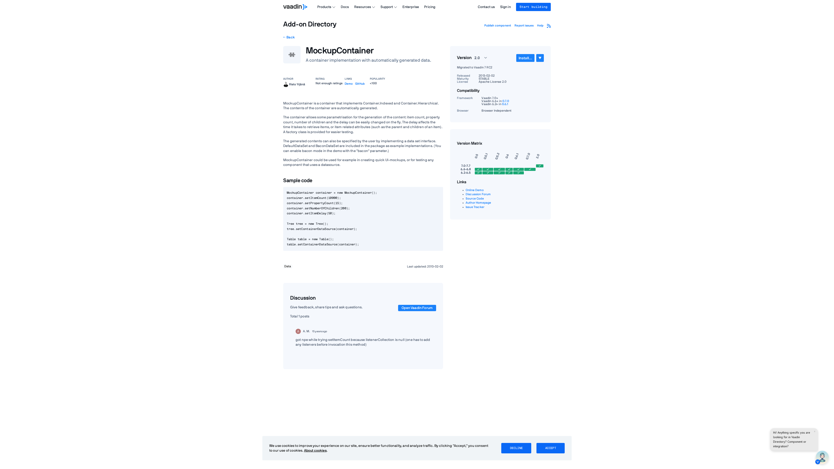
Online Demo (475, 190)
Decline (516, 448)
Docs (345, 7)
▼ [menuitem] (539, 58)
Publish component (497, 25)
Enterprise (410, 7)
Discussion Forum (478, 194)
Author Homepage (478, 202)
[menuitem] (525, 58)
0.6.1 (505, 104)
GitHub (360, 83)
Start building (533, 6)
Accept (550, 448)
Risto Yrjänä (297, 84)
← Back (289, 37)
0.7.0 (505, 101)
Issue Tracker (475, 207)
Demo (349, 83)
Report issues (524, 25)
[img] (286, 84)
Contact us (486, 7)
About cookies (315, 450)
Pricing (429, 7)
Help (540, 25)
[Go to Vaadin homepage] (295, 7)
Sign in (505, 7)
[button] (478, 58)
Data (287, 266)
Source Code (475, 198)
